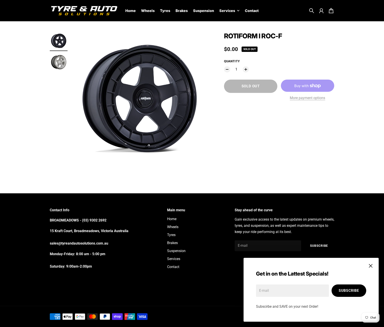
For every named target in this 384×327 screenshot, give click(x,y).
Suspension (176, 251)
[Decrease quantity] (227, 69)
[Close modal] (370, 265)
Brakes (172, 243)
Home (171, 219)
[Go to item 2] (59, 62)
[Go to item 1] (59, 41)
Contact (173, 267)
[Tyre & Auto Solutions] (84, 10)
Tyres (171, 235)
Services (173, 259)
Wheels (172, 227)
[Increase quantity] (246, 69)
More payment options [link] (307, 98)
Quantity (232, 61)
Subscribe (349, 290)
